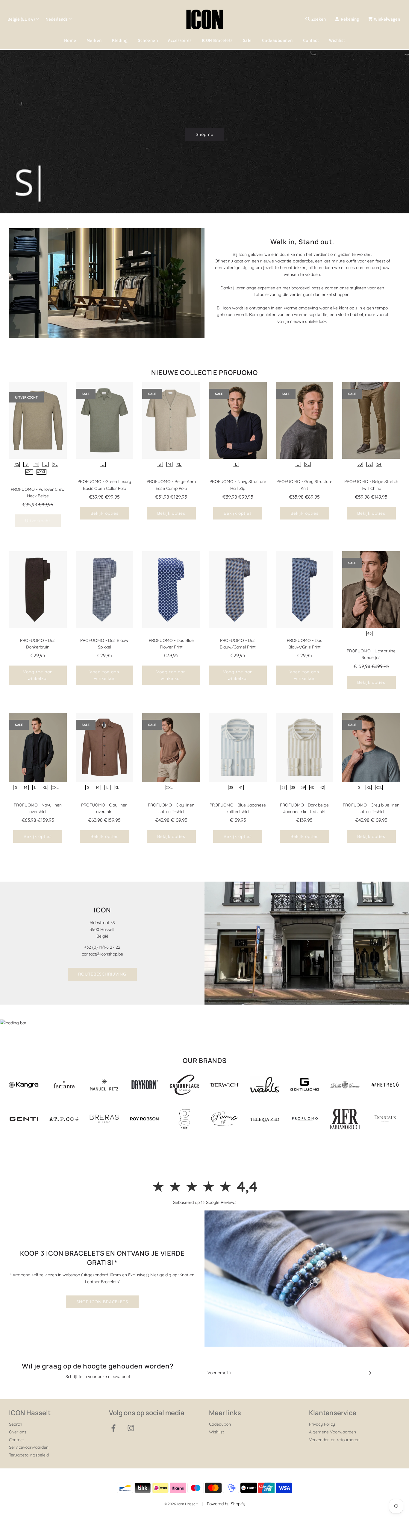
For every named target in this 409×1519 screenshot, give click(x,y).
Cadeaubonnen (277, 40)
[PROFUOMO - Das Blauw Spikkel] (105, 589)
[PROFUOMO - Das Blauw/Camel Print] (238, 589)
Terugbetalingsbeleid (29, 1455)
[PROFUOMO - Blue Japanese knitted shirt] (238, 747)
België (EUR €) (21, 19)
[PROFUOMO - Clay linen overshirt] (105, 747)
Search (15, 1424)
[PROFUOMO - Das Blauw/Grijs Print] (305, 589)
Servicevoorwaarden (29, 1447)
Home (70, 40)
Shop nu (204, 134)
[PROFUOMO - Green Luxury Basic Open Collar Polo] (105, 420)
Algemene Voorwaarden (332, 1432)
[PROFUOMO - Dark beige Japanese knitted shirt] (305, 747)
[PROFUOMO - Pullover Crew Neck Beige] (38, 420)
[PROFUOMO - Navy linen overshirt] (38, 747)
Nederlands (56, 19)
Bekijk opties (104, 513)
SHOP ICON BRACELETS (102, 1301)
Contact (311, 40)
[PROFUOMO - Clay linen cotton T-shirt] (171, 747)
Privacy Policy (322, 1424)
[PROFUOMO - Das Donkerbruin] (38, 589)
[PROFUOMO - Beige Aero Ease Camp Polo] (171, 420)
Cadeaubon (220, 1424)
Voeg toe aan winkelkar (38, 675)
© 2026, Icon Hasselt (181, 1504)
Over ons (17, 1432)
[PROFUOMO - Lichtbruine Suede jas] (371, 589)
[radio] (17, 464)
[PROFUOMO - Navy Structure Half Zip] (238, 420)
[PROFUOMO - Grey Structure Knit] (305, 420)
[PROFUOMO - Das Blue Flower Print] (171, 589)
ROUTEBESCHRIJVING (102, 974)
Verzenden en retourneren (334, 1439)
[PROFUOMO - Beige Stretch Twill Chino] (371, 420)
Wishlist (337, 40)
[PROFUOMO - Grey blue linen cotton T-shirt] (371, 747)
